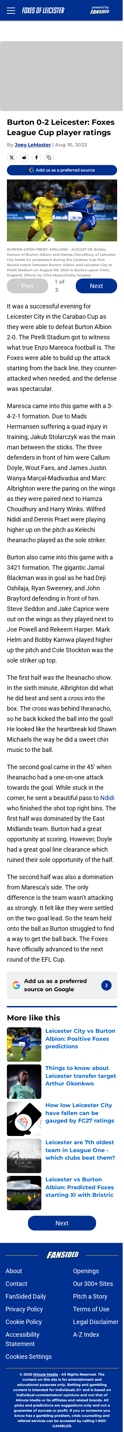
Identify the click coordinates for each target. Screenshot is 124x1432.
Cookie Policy (24, 1321)
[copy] (49, 157)
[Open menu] (11, 10)
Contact (16, 1283)
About (14, 1271)
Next (96, 285)
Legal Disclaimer (95, 1321)
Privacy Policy (24, 1309)
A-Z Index (86, 1334)
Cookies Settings (29, 1356)
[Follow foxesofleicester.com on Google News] (106, 985)
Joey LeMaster (33, 145)
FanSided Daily (26, 1296)
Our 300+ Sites (93, 1283)
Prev (27, 285)
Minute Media (45, 1374)
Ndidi (107, 797)
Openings (86, 1271)
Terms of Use (91, 1309)
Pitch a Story (90, 1296)
